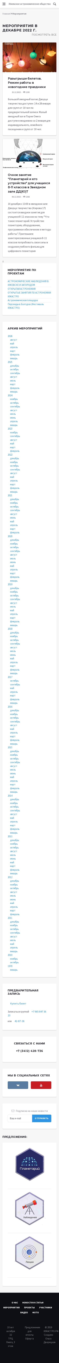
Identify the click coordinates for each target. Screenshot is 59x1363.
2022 (10, 454)
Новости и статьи (32, 1302)
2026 (10, 336)
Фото (35, 1312)
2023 (10, 428)
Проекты (29, 1307)
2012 (10, 877)
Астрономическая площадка (23, 300)
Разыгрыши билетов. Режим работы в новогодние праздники (27, 83)
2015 (10, 747)
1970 (10, 966)
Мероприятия (11, 1307)
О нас (15, 1302)
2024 (10, 395)
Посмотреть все (44, 34)
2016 (10, 706)
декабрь (14, 365)
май (12, 343)
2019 (10, 584)
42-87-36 (19, 1021)
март (12, 350)
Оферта (29, 1338)
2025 (10, 362)
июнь (13, 417)
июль (13, 380)
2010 (10, 954)
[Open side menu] (3, 4)
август (13, 339)
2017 (10, 677)
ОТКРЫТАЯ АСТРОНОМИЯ (22, 288)
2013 (10, 836)
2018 (10, 628)
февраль (15, 354)
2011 (10, 917)
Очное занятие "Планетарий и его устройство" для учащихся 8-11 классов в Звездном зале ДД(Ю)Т (29, 183)
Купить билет (18, 1003)
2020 (10, 536)
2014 (10, 795)
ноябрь (14, 399)
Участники (45, 1307)
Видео (24, 1312)
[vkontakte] (18, 1085)
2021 (10, 495)
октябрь (14, 369)
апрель (14, 347)
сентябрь (15, 373)
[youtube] (41, 1085)
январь (14, 358)
